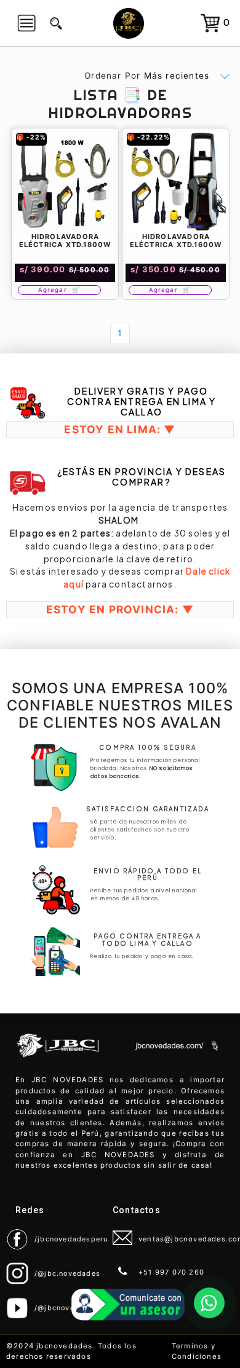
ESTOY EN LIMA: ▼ (119, 429)
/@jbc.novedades (67, 1273)
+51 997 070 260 (171, 1272)
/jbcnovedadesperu (71, 1239)
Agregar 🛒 (59, 289)
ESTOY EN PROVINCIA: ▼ (120, 609)
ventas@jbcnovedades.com (181, 1239)
